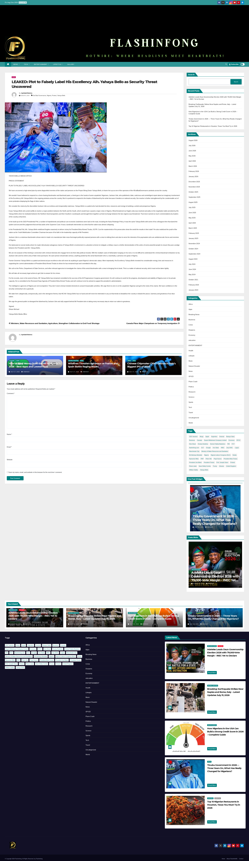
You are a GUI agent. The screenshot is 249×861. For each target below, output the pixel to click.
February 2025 (194, 233)
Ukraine (221, 466)
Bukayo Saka (230, 436)
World (191, 423)
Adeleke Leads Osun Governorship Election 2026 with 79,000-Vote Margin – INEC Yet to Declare (33, 615)
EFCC (238, 440)
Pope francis (217, 459)
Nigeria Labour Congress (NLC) (220, 455)
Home (223, 858)
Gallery (70, 64)
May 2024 (192, 274)
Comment (10, 393)
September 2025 (194, 197)
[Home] (8, 64)
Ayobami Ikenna (26, 93)
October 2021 (193, 280)
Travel (191, 412)
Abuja (201, 436)
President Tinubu (209, 462)
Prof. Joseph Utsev (222, 462)
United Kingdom (231, 466)
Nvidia (234, 455)
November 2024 (194, 243)
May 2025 (192, 218)
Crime (191, 325)
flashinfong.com (194, 447)
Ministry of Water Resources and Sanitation (215, 451)
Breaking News (194, 314)
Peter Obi (209, 459)
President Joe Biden (195, 462)
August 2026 (193, 140)
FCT (233, 444)
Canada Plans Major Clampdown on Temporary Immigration (152, 323)
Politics (191, 387)
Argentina (214, 436)
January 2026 (193, 176)
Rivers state (193, 466)
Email (9, 447)
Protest (54, 95)
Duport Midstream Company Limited (215, 440)
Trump (215, 466)
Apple (207, 436)
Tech (26, 64)
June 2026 (192, 151)
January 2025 (193, 238)
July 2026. (229, 447)
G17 (202, 447)
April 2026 (192, 161)
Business (192, 320)
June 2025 (192, 212)
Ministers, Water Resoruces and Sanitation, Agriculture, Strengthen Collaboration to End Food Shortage (55, 323)
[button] (226, 64)
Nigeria (49, 95)
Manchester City (194, 451)
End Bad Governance (39, 95)
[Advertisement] (124, 21)
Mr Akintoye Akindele (195, 455)
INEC (222, 447)
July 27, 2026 (15, 371)
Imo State (216, 447)
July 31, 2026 (74, 624)
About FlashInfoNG (232, 858)
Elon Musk (192, 444)
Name (9, 434)
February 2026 (194, 171)
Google (208, 447)
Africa (191, 304)
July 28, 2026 (199, 527)
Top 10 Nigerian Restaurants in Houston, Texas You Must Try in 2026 (213, 126)
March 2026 (193, 166)
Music (191, 361)
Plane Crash (193, 381)
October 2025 (193, 192)
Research (192, 392)
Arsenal (221, 436)
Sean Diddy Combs (205, 466)
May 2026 (192, 156)
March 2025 (193, 228)
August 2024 (193, 259)
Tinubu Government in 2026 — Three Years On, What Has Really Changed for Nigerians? (215, 520)
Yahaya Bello (61, 95)
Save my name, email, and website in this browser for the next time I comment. (35, 472)
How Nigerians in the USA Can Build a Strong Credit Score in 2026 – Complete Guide (213, 576)
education (192, 340)
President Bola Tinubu (230, 459)
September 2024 (194, 254)
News (15, 64)
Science (191, 397)
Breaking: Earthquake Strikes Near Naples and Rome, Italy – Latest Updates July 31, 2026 (225, 692)
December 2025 (194, 181)
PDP (202, 459)
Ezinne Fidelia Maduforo (217, 444)
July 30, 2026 (198, 583)
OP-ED (191, 376)
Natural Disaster (73, 360)
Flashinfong (39, 858)
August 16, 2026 (16, 624)
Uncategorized (194, 418)
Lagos (237, 447)
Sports (191, 402)
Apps (190, 309)
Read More (212, 672)
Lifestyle (57, 64)
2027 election (193, 436)
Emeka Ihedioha (203, 444)
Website (9, 459)
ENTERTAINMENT (41, 64)
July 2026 (192, 145)
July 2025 (192, 207)
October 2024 (193, 249)
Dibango (26, 371)
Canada (199, 440)
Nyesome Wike (194, 459)
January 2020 (193, 290)
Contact (241, 858)
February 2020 (194, 285)
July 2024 (192, 264)
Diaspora (192, 330)
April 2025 (192, 223)
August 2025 (193, 202)
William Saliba (193, 470)
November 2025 (194, 187)
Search (191, 75)
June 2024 (192, 269)
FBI (228, 444)
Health (191, 350)
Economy (11, 360)
